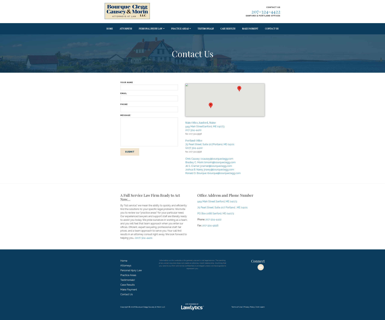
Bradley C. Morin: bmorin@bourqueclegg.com (210, 162)
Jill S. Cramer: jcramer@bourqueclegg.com (208, 166)
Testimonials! (206, 28)
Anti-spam (260, 307)
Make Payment (250, 28)
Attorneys (126, 28)
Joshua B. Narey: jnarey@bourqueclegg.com (209, 169)
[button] (211, 105)
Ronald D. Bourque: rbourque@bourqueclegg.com (213, 173)
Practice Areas (180, 28)
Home (109, 28)
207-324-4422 (265, 11)
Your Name (127, 82)
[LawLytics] (192, 306)
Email (124, 93)
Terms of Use (236, 307)
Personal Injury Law (150, 28)
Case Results (227, 28)
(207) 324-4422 (194, 148)
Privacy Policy (249, 307)
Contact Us (272, 28)
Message (126, 115)
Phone (124, 104)
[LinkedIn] (261, 267)
